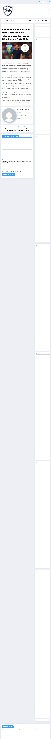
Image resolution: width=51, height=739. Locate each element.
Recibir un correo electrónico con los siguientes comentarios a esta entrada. (16, 167)
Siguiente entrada (21, 126)
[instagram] (46, 2)
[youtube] (49, 2)
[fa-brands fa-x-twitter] (43, 2)
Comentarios (4, 139)
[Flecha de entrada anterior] (2, 129)
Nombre (3, 152)
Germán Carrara (5, 25)
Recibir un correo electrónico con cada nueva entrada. (12, 171)
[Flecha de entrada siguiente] (31, 129)
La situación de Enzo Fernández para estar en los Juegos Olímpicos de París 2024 (24, 129)
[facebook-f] (39, 2)
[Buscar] (49, 10)
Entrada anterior (13, 126)
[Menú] (46, 10)
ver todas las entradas (21, 121)
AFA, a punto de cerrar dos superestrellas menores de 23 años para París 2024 (10, 129)
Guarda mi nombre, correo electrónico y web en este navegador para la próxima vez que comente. (17, 162)
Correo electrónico (21, 152)
